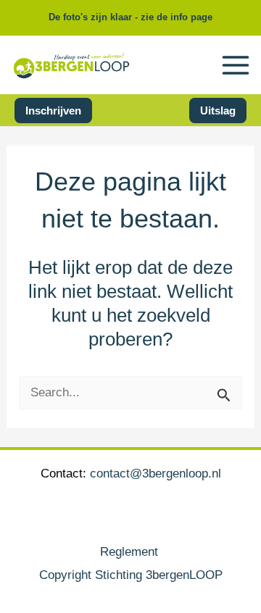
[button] (53, 110)
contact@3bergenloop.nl (155, 473)
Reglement (131, 552)
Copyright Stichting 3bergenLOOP (131, 575)
